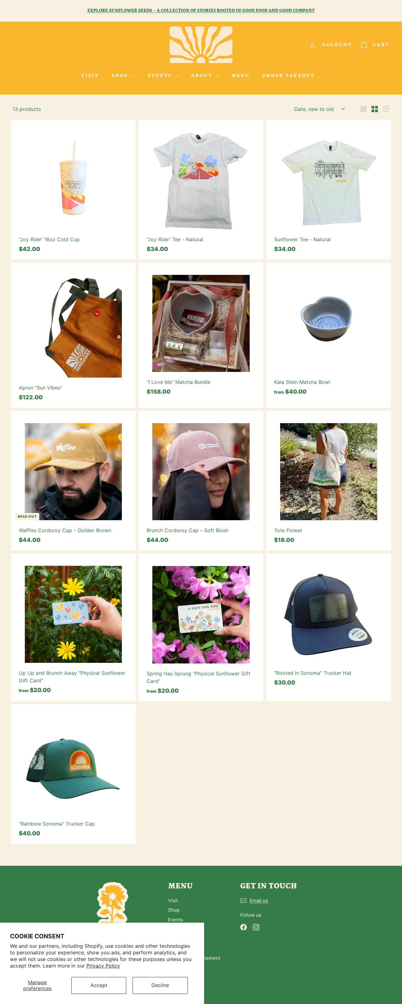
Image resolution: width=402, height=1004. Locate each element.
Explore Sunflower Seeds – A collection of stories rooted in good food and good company (201, 10)
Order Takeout (289, 75)
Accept (98, 985)
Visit (90, 75)
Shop (120, 75)
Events (161, 75)
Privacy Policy (103, 966)
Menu (240, 75)
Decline (160, 985)
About (202, 75)
